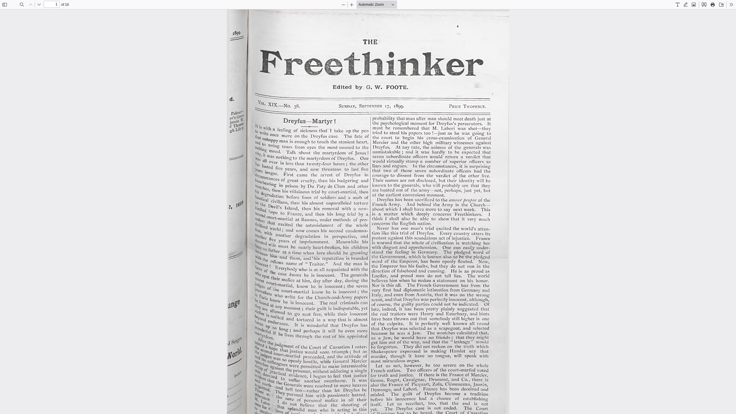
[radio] (678, 5)
